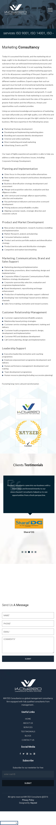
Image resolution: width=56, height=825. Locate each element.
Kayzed (34, 803)
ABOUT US (28, 723)
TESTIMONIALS (28, 731)
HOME (28, 719)
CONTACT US (28, 740)
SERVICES (28, 727)
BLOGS (28, 736)
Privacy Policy (28, 800)
